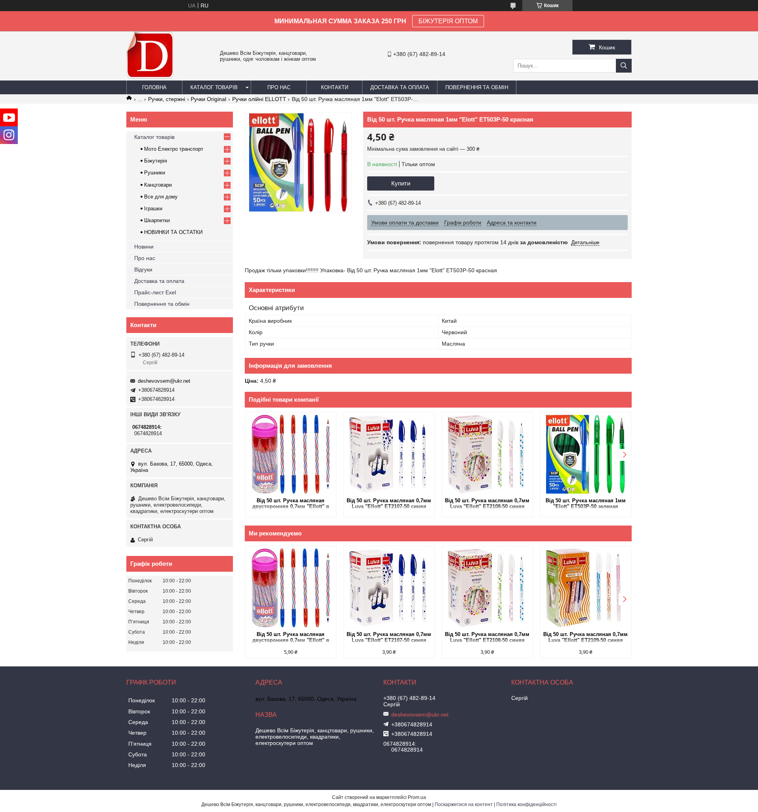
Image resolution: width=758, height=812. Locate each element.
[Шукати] (624, 66)
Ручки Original (208, 99)
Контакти (334, 87)
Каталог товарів (214, 87)
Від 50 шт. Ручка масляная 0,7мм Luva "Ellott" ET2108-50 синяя (487, 503)
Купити (400, 183)
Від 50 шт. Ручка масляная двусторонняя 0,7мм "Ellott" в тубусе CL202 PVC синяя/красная (290, 504)
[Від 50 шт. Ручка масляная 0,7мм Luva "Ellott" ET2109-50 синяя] (586, 587)
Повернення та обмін (476, 87)
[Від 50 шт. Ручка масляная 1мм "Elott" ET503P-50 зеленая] (586, 454)
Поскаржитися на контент (464, 804)
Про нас (279, 87)
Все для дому (161, 197)
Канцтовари (158, 185)
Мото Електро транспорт (173, 149)
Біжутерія (155, 161)
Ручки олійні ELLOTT (259, 99)
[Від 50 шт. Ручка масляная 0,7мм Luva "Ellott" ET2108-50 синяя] (487, 454)
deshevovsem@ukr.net (164, 381)
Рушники (154, 173)
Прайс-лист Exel (155, 292)
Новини (144, 246)
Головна (154, 87)
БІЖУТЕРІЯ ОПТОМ (448, 21)
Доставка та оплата (399, 87)
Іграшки (153, 208)
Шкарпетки (157, 220)
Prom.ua (417, 797)
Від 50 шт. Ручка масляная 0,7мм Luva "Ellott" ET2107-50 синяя (389, 503)
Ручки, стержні (166, 99)
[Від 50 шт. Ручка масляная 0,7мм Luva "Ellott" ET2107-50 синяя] (389, 454)
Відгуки (143, 269)
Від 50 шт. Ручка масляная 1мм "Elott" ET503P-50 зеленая (586, 503)
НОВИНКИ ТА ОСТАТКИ (173, 232)
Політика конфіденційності (526, 804)
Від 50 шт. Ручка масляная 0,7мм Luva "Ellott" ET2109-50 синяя (585, 637)
